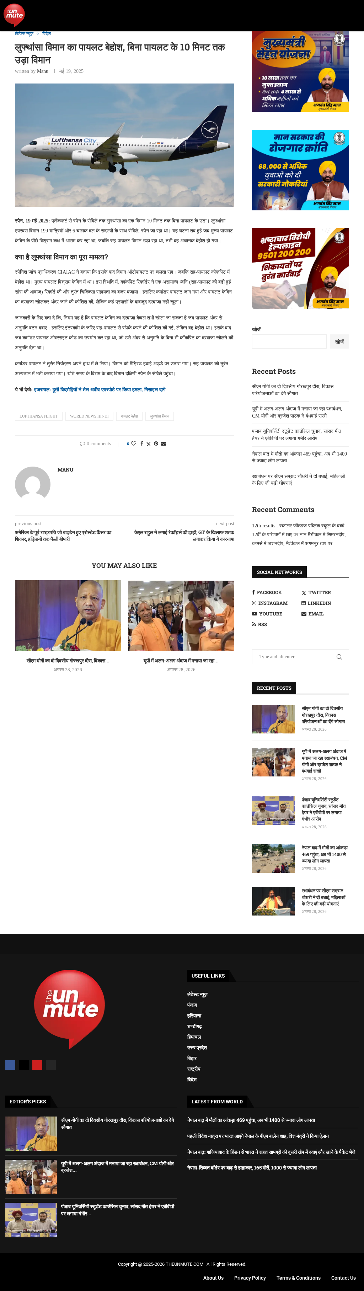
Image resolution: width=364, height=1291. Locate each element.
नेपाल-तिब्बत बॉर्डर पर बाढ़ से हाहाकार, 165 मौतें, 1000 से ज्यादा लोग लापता (252, 1167)
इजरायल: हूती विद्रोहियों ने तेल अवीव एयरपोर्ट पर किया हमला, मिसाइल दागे (99, 389)
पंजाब (192, 1005)
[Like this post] (133, 444)
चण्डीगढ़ (194, 1026)
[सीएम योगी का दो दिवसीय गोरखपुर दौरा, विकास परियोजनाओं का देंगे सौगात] (68, 615)
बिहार (192, 1058)
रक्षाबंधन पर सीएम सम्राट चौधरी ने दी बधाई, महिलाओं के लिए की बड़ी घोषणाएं (324, 897)
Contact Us (343, 1278)
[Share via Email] (163, 444)
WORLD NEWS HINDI (89, 416)
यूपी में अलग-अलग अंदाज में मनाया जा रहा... (181, 660)
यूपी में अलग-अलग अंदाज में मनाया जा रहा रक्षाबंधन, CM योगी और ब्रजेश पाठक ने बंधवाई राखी (324, 761)
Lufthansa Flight (39, 416)
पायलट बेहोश (129, 416)
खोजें (256, 329)
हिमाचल (194, 1037)
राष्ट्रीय (193, 1069)
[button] (355, 15)
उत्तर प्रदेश (197, 1047)
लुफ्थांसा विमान (159, 416)
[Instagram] (51, 1065)
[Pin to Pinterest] (156, 444)
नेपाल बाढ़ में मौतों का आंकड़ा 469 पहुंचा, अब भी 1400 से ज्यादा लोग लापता (325, 854)
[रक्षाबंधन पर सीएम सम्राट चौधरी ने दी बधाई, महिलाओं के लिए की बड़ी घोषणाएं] (273, 901)
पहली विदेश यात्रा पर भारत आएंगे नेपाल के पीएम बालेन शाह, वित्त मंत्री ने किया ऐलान (258, 1136)
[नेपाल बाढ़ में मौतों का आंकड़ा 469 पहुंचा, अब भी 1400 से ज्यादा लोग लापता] (273, 858)
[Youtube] (37, 1065)
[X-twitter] (24, 1065)
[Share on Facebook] (141, 444)
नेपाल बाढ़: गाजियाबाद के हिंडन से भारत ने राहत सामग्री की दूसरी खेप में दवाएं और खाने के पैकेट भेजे (271, 1152)
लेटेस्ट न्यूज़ (197, 994)
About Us (213, 1278)
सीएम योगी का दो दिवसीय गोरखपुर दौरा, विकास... (68, 660)
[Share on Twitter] (148, 444)
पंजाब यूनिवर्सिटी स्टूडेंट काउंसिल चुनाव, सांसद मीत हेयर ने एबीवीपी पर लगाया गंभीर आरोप (324, 809)
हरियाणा (194, 1015)
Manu (42, 71)
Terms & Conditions (299, 1278)
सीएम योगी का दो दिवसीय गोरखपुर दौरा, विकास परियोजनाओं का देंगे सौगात (323, 714)
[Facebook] (10, 1065)
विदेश (192, 1079)
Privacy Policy (250, 1278)
